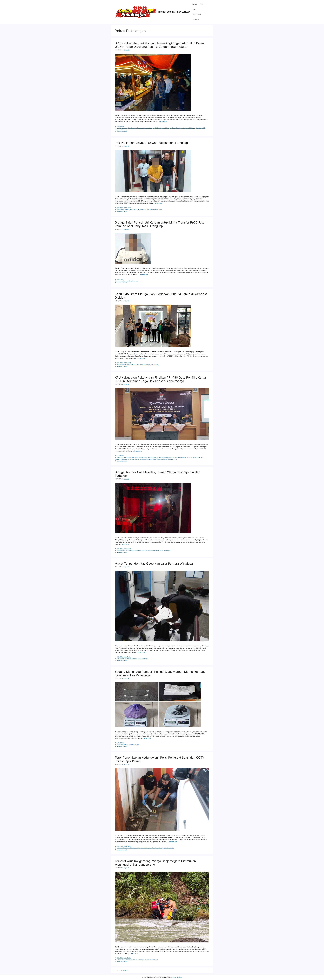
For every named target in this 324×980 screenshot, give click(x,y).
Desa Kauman (120, 658)
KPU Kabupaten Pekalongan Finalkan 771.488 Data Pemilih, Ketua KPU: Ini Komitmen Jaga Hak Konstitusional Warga (160, 379)
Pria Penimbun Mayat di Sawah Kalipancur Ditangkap (151, 142)
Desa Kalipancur (121, 209)
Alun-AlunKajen (132, 128)
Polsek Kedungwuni (133, 281)
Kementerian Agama (173, 457)
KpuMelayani (147, 459)
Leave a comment (122, 131)
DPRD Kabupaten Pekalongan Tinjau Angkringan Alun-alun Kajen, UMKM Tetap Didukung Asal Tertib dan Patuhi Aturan (160, 44)
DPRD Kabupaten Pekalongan (163, 128)
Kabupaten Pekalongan (132, 209)
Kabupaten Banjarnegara (123, 959)
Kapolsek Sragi (143, 550)
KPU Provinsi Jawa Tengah (136, 459)
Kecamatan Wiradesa (133, 364)
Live (201, 4)
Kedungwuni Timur (149, 848)
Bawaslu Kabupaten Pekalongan (126, 457)
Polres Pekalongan (177, 128)
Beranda (194, 4)
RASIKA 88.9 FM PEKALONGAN (174, 12)
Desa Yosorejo (121, 550)
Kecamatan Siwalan (153, 550)
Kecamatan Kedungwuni (137, 848)
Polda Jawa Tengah (122, 744)
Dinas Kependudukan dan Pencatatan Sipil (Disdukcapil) (151, 457)
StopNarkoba (154, 364)
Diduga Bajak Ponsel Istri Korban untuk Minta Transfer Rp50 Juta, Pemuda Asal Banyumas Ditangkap (160, 224)
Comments (195, 19)
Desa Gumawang (121, 364)
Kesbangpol (182, 457)
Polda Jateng (159, 848)
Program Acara (196, 14)
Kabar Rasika (120, 126)
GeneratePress (177, 977)
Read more (163, 121)
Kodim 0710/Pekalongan (193, 457)
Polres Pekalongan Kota (170, 459)
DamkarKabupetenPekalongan (145, 128)
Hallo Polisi (120, 207)
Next (125, 970)
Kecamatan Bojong (145, 209)
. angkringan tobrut (122, 128)
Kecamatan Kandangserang (139, 959)
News (193, 9)
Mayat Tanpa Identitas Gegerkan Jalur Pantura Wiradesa (154, 563)
